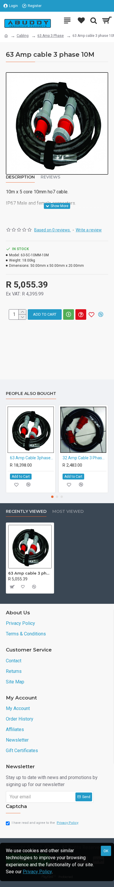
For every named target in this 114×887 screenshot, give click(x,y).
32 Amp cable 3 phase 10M (84, 457)
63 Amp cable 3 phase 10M (30, 573)
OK (105, 851)
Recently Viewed (26, 511)
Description (20, 177)
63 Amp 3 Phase (50, 36)
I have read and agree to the (45, 823)
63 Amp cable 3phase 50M (32, 457)
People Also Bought (31, 393)
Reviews (50, 177)
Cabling (23, 36)
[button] (52, 497)
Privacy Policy (37, 871)
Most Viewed (68, 511)
